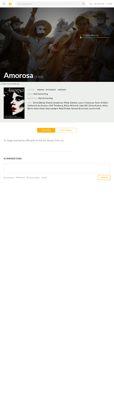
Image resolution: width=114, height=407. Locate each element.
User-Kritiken (66, 130)
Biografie (51, 90)
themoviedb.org (13, 84)
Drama (40, 90)
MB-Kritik (46, 130)
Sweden (62, 90)
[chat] (90, 3)
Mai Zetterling (45, 98)
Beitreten (99, 4)
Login (110, 4)
